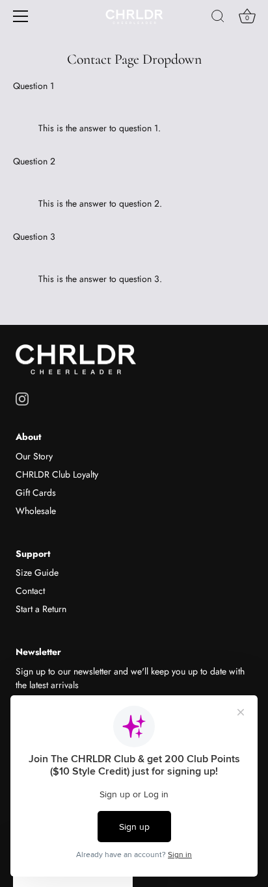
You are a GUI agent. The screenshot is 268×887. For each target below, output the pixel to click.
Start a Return (41, 608)
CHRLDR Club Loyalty (57, 474)
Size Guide (37, 572)
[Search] (218, 18)
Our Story (34, 456)
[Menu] (21, 16)
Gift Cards (36, 492)
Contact (30, 590)
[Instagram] (22, 397)
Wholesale (36, 510)
